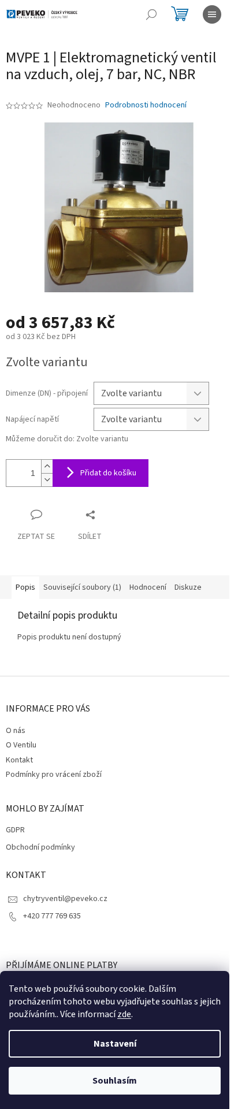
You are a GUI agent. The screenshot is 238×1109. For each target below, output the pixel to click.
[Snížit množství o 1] (47, 479)
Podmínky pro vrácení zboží (54, 774)
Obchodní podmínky (40, 847)
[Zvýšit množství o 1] (47, 466)
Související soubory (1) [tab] (82, 587)
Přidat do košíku (108, 473)
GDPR (15, 830)
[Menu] (212, 14)
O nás (15, 730)
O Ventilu (21, 745)
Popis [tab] (25, 587)
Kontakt (19, 760)
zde (124, 1014)
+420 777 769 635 (52, 916)
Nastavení (115, 1043)
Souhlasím (114, 1080)
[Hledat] (151, 14)
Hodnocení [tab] (147, 587)
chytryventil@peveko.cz (65, 899)
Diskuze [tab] (188, 587)
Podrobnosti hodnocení (146, 105)
